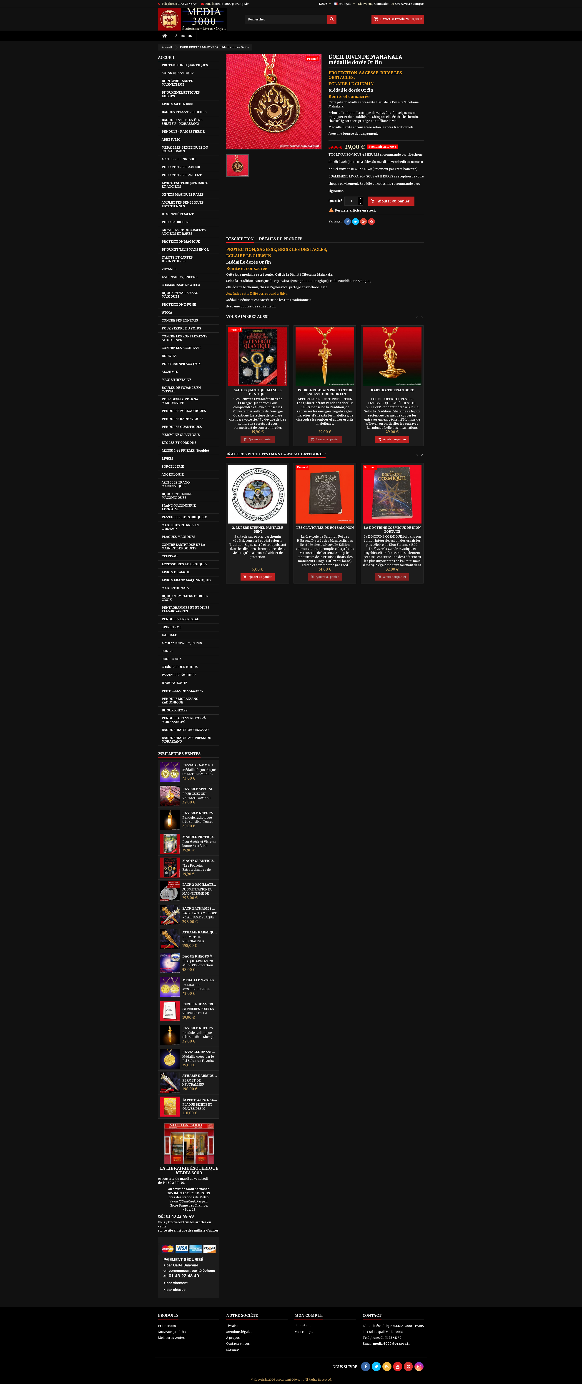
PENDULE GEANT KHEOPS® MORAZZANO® (184, 720)
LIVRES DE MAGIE (176, 572)
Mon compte (304, 1332)
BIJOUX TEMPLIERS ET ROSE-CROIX (185, 598)
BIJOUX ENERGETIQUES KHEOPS (181, 94)
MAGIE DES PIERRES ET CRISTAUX (180, 527)
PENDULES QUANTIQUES (182, 427)
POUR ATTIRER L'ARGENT (182, 175)
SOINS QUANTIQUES (178, 73)
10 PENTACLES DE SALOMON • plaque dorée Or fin (199, 1100)
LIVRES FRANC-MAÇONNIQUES (186, 580)
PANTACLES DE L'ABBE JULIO (184, 517)
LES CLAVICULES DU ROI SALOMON (325, 528)
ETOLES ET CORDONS (179, 443)
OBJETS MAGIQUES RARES (183, 195)
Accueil (166, 57)
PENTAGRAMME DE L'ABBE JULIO (199, 765)
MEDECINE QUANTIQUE (181, 435)
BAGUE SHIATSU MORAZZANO (185, 730)
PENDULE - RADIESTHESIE (183, 132)
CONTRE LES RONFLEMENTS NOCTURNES (185, 338)
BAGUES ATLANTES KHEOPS (184, 112)
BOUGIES (169, 356)
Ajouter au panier (390, 201)
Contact (372, 1315)
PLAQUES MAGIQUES (178, 537)
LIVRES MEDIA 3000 (177, 104)
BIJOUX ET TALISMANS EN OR (185, 250)
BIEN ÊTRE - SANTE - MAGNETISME (178, 83)
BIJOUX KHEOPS (175, 710)
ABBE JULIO (171, 140)
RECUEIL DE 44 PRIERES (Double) (199, 1004)
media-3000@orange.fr (231, 3)
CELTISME (170, 556)
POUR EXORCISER (176, 222)
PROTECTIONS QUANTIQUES (185, 65)
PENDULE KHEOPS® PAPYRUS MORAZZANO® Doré (199, 1028)
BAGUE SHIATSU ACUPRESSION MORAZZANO (186, 739)
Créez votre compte (409, 3)
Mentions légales (239, 1332)
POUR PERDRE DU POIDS (181, 328)
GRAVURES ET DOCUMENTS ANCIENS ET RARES (184, 232)
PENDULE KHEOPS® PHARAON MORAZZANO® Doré (199, 813)
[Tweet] (355, 221)
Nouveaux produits (172, 1332)
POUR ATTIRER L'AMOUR (181, 167)
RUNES (167, 651)
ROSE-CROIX (172, 659)
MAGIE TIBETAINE (176, 380)
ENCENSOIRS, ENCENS (180, 277)
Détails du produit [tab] (280, 239)
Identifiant (302, 1326)
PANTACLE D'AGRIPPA (179, 675)
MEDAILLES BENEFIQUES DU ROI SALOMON (185, 149)
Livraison (233, 1326)
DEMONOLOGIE (174, 683)
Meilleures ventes (171, 1338)
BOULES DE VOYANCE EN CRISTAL (181, 389)
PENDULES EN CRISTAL (180, 619)
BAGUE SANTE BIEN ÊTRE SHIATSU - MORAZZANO (182, 122)
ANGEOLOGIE (173, 474)
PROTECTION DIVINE (179, 305)
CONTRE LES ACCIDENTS (181, 348)
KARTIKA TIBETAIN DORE (392, 390)
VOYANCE (169, 269)
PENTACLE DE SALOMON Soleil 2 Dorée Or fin (199, 1052)
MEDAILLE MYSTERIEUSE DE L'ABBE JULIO (199, 980)
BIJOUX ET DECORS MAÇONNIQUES (177, 496)
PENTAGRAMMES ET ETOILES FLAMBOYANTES (185, 609)
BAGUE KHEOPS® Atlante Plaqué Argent (199, 956)
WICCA (167, 312)
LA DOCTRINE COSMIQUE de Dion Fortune (392, 530)
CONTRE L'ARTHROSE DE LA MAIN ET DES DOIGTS (183, 546)
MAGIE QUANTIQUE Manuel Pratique (199, 861)
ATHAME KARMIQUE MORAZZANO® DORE (199, 932)
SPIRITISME (171, 627)
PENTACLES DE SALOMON (182, 691)
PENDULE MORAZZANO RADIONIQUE (180, 700)
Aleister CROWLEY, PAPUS (182, 643)
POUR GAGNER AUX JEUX (181, 364)
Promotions (167, 1326)
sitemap (232, 1350)
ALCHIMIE (170, 372)
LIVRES (167, 459)
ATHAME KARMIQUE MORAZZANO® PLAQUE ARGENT (199, 1076)
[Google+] (363, 221)
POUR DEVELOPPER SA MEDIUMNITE (180, 401)
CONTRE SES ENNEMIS (180, 320)
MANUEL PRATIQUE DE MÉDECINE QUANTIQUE (199, 837)
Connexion (381, 3)
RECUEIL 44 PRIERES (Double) (185, 451)
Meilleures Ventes (179, 753)
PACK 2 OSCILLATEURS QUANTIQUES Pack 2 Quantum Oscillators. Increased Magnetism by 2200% (199, 885)
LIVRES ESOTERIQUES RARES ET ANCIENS (185, 185)
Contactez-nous (238, 1344)
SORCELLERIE (173, 467)
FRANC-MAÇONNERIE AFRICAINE (179, 507)
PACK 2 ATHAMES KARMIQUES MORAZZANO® (199, 908)
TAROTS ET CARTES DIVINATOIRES (177, 259)
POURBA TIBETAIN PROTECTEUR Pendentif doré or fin (325, 392)
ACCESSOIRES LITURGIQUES (184, 564)
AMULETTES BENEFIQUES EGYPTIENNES (183, 204)
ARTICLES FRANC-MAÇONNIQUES (176, 484)
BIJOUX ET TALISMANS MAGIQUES (180, 295)
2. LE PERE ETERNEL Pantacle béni (257, 530)
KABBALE (169, 635)
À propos (183, 36)
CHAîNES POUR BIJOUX (180, 667)
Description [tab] (240, 239)
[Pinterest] (371, 221)
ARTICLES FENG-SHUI (179, 159)
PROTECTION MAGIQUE (181, 242)
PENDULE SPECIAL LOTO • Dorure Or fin (199, 789)
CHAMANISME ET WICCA (181, 285)
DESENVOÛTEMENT (178, 214)
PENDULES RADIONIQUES (182, 419)
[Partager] (347, 221)
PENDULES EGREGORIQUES (184, 411)
